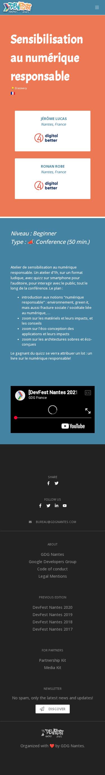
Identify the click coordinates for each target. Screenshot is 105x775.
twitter (48, 506)
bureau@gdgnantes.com (56, 522)
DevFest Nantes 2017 (52, 629)
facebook (40, 506)
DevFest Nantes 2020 (52, 607)
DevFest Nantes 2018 (52, 621)
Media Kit (52, 667)
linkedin (57, 506)
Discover (57, 709)
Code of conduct (52, 569)
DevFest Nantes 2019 (52, 614)
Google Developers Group (52, 561)
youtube (65, 506)
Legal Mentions (52, 576)
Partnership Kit (52, 660)
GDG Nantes (52, 554)
